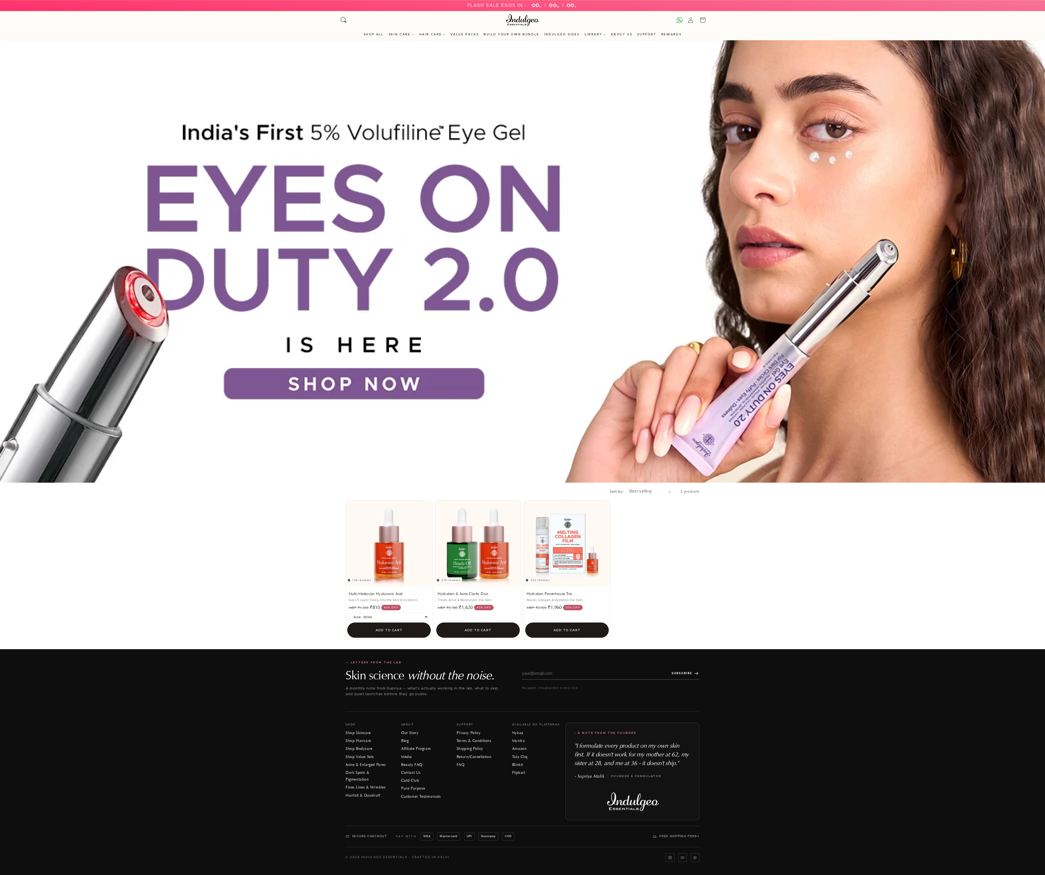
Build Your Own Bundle (511, 34)
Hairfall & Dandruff (363, 795)
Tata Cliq (519, 756)
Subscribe (682, 673)
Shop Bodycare (359, 748)
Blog (404, 740)
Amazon (519, 748)
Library (593, 34)
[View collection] (522, 261)
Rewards (671, 34)
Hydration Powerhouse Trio (549, 593)
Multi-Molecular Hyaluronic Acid (375, 593)
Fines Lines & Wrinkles (365, 787)
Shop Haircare (358, 740)
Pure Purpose (413, 788)
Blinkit (517, 764)
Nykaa (517, 733)
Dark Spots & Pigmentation (357, 776)
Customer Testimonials (421, 796)
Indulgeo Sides (562, 34)
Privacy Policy (469, 733)
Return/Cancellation (474, 756)
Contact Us (411, 772)
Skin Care (400, 34)
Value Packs (464, 34)
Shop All (374, 34)
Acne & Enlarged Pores (366, 764)
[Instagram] (670, 857)
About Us (621, 34)
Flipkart (518, 772)
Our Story (410, 733)
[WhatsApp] (695, 857)
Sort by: (617, 491)
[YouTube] (682, 857)
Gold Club (410, 780)
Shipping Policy (470, 748)
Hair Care (430, 34)
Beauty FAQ (411, 764)
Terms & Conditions (474, 740)
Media (406, 756)
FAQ (461, 764)
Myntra (518, 740)
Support (646, 34)
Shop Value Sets (360, 756)
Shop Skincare (358, 733)
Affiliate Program (416, 748)
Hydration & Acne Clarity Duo (463, 593)
